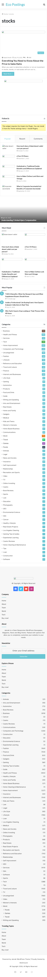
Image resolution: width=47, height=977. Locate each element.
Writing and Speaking (11, 400)
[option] (23, 210)
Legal (5, 454)
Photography (8, 505)
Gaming (6, 381)
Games (5, 443)
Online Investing (9, 483)
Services (6, 338)
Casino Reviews (9, 541)
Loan (5, 552)
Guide (5, 396)
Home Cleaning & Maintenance (14, 545)
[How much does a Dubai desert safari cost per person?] (8, 149)
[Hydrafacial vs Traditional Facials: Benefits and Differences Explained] (8, 169)
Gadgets (6, 414)
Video (5, 476)
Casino (5, 487)
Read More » (8, 74)
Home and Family (9, 410)
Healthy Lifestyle (9, 523)
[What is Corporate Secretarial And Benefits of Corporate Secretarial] (8, 189)
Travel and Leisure (10, 367)
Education (6, 501)
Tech (5, 342)
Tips (4, 548)
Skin (4, 516)
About (4, 604)
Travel (5, 440)
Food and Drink (8, 392)
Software (6, 559)
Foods (5, 447)
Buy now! (5, 618)
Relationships (8, 469)
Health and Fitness (10, 334)
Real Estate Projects (10, 527)
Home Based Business (11, 429)
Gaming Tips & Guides (11, 534)
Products (6, 389)
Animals (6, 451)
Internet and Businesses (12, 374)
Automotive (7, 385)
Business (6, 331)
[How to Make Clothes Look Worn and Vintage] (8, 179)
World (5, 436)
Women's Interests (10, 425)
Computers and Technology (13, 349)
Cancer (6, 519)
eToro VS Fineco (22, 156)
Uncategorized (8, 353)
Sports (5, 494)
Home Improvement (10, 345)
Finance (6, 371)
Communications (9, 432)
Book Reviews (8, 490)
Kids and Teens (8, 421)
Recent (22, 139)
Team (4, 608)
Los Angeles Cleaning (11, 530)
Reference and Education (12, 363)
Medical (6, 418)
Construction (8, 556)
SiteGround (24, 963)
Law (4, 498)
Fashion (6, 356)
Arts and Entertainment (11, 403)
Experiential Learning (10, 538)
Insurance (6, 461)
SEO (4, 509)
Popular (7, 139)
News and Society (10, 458)
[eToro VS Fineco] (8, 159)
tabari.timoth (8, 57)
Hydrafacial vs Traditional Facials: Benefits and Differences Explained (11, 274)
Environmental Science (11, 512)
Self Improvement (9, 465)
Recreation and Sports (11, 472)
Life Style (6, 378)
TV (4, 480)
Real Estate (7, 407)
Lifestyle (6, 360)
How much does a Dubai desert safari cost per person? (10, 249)
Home (5, 14)
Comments (38, 139)
